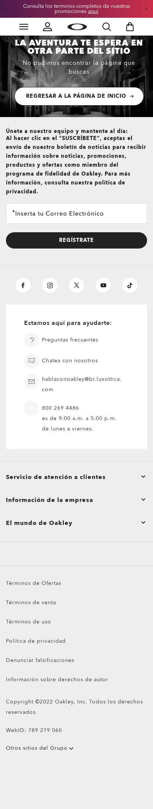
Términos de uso (28, 621)
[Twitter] (76, 285)
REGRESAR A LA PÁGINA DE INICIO (76, 96)
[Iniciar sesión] (47, 27)
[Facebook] (23, 285)
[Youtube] (103, 285)
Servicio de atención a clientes (56, 477)
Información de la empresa (49, 500)
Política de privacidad (36, 641)
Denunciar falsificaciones (40, 660)
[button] (6, 9)
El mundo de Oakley (39, 523)
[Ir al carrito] (130, 27)
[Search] (106, 27)
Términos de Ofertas (33, 583)
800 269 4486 (60, 408)
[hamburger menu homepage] (23, 27)
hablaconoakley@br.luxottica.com (82, 384)
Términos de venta (31, 602)
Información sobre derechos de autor (57, 679)
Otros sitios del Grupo (37, 748)
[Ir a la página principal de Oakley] (77, 27)
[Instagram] (49, 285)
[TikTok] (130, 285)
